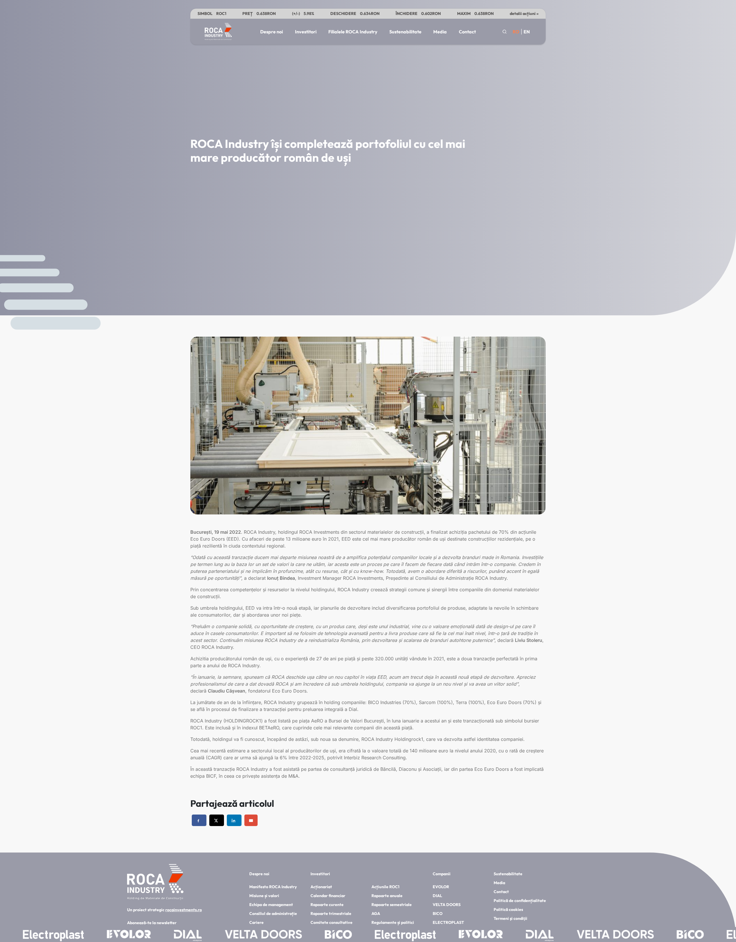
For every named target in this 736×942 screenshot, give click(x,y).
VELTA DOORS (447, 904)
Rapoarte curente (327, 904)
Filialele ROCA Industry (352, 32)
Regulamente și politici (392, 922)
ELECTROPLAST (448, 922)
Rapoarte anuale (386, 895)
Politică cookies (508, 909)
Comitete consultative (331, 922)
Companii (442, 873)
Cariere (256, 922)
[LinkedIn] (234, 820)
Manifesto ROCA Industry (273, 886)
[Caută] (504, 31)
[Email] (251, 820)
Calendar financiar (327, 895)
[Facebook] (199, 820)
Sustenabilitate (405, 32)
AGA (375, 913)
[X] (216, 820)
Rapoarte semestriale (391, 904)
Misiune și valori (264, 895)
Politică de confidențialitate (520, 900)
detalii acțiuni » (524, 13)
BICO (437, 913)
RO (516, 32)
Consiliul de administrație (273, 913)
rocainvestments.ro (183, 909)
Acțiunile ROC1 (385, 886)
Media (440, 32)
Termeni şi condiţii (510, 918)
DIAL (437, 895)
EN (527, 32)
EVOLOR (441, 886)
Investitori (306, 32)
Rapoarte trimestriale (330, 913)
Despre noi (271, 32)
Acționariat (321, 886)
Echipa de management (271, 904)
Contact (467, 32)
